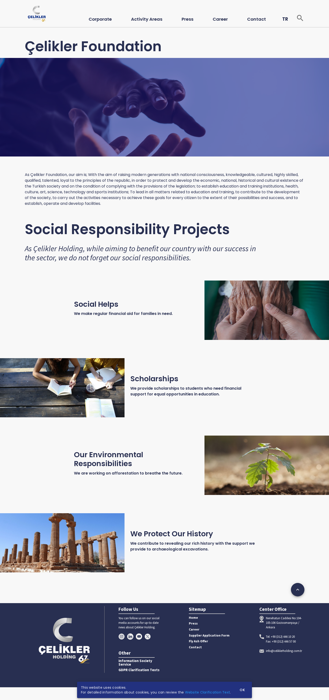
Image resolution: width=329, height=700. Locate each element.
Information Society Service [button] (135, 662)
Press (193, 623)
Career (194, 629)
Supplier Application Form (209, 635)
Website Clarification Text (207, 692)
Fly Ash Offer (198, 641)
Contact (195, 647)
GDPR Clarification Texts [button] (138, 670)
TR (285, 19)
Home (193, 618)
